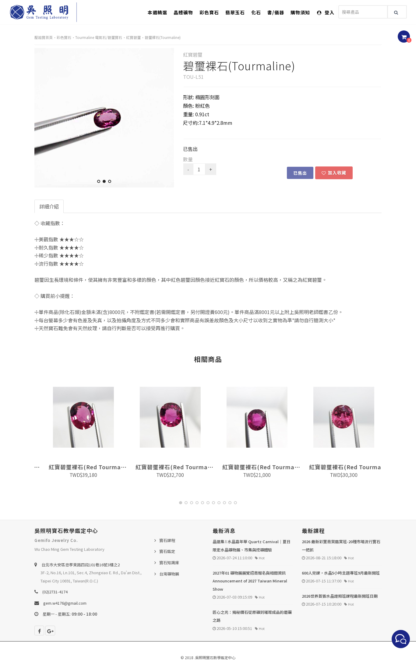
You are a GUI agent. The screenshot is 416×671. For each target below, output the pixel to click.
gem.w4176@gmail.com (64, 603)
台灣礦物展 (169, 574)
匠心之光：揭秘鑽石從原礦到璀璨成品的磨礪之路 (252, 616)
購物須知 (300, 12)
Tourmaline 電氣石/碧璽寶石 (98, 37)
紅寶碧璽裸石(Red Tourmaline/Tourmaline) (103, 467)
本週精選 (157, 12)
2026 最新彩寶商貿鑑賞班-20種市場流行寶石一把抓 (341, 546)
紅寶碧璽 (133, 37)
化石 (256, 12)
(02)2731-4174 (55, 592)
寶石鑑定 (167, 551)
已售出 (300, 173)
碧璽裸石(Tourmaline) (163, 37)
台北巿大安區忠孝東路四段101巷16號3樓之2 (80, 565)
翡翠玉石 (235, 12)
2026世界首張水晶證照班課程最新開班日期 (340, 596)
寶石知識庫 (169, 562)
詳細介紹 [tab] (49, 206)
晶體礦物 (183, 12)
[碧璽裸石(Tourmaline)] (104, 117)
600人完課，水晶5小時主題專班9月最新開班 (341, 573)
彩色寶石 (209, 12)
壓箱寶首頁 (43, 37)
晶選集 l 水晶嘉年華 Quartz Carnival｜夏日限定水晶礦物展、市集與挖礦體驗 (252, 546)
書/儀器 (275, 12)
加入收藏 (337, 172)
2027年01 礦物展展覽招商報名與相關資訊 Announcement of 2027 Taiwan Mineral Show (250, 581)
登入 (328, 12)
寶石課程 (167, 540)
